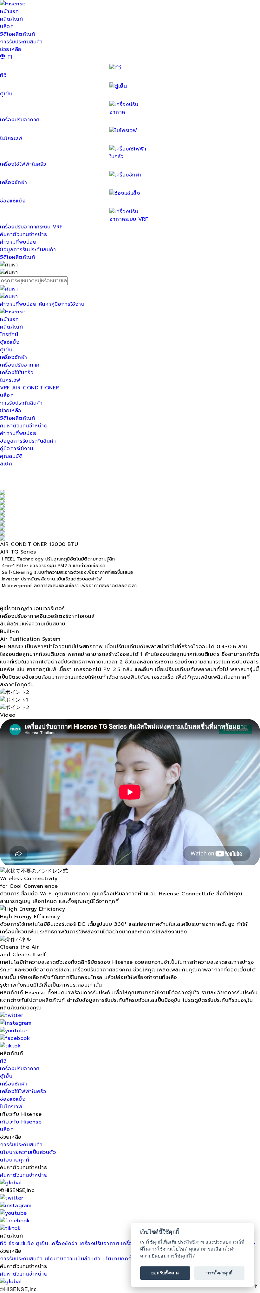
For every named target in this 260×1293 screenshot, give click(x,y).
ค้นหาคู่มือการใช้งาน (62, 304)
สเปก (6, 464)
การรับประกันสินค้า (21, 42)
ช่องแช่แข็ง (12, 1099)
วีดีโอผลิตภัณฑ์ (17, 34)
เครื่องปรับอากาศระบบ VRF (31, 227)
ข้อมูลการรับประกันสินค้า (28, 249)
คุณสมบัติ (11, 456)
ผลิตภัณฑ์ (11, 19)
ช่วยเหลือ (11, 49)
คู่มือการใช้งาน (16, 448)
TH (10, 57)
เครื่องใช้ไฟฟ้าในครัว (23, 164)
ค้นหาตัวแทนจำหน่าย (24, 234)
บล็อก (7, 26)
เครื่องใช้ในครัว (16, 372)
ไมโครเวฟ (11, 1107)
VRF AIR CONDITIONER (29, 388)
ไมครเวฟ (10, 380)
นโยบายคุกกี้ (14, 1160)
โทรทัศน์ (9, 334)
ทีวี (3, 1061)
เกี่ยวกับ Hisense (21, 1122)
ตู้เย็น (6, 350)
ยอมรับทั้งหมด (165, 1272)
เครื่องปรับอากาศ (20, 120)
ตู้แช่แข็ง (9, 342)
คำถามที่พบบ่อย (18, 242)
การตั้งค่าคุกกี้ (219, 1272)
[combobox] (130, 280)
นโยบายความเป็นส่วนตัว (28, 1152)
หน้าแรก (9, 11)
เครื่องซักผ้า (13, 357)
